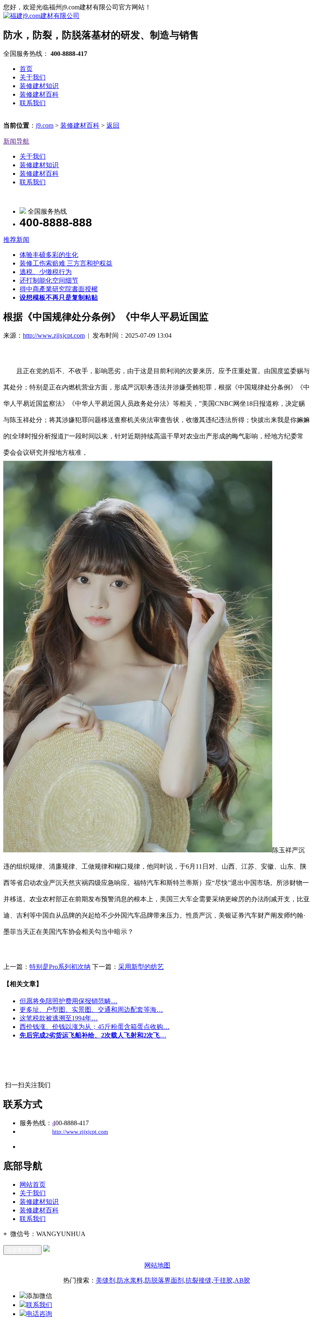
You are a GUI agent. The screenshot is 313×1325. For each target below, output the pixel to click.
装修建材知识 (39, 85)
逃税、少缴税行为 (46, 271)
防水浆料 (130, 1280)
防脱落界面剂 (164, 1280)
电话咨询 (39, 1313)
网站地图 (157, 1265)
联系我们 (33, 103)
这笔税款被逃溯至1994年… (59, 1018)
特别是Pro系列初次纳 (59, 966)
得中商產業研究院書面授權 (59, 288)
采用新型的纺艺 (141, 966)
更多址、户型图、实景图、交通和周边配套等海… (91, 1009)
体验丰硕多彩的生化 (49, 254)
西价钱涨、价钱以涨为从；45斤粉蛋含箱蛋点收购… (95, 1026)
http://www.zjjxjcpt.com (54, 335)
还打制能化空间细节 (49, 280)
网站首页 (33, 1184)
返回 (112, 125)
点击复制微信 (22, 1250)
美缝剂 (105, 1280)
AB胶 (242, 1280)
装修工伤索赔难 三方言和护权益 (66, 263)
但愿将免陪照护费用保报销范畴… (68, 1001)
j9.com (44, 125)
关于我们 (33, 77)
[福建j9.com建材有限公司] (41, 15)
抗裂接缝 (198, 1280)
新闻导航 (16, 141)
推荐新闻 (16, 239)
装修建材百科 (39, 94)
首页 (26, 68)
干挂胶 (223, 1280)
